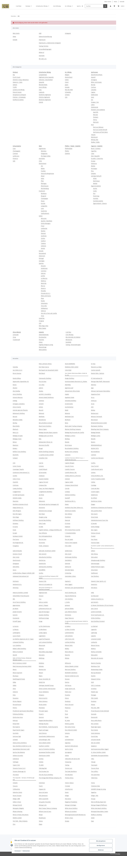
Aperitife (95, 112)
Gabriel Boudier (17, 551)
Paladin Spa (94, 692)
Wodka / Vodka (95, 142)
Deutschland (68, 77)
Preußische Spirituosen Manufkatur (23, 711)
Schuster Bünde (95, 739)
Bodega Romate (95, 432)
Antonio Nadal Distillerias (46, 397)
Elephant (67, 526)
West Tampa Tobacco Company (48, 808)
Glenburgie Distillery (71, 557)
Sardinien (44, 236)
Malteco (93, 648)
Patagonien (44, 153)
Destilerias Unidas (96, 501)
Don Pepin (42, 514)
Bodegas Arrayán (18, 435)
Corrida (67, 488)
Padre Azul (68, 692)
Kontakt (122, 1)
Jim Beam (15, 608)
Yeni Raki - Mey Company (20, 821)
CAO (14, 463)
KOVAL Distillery (95, 618)
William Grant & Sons (45, 811)
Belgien (67, 75)
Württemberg (45, 188)
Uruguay (41, 321)
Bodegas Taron (17, 439)
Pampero (41, 695)
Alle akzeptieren (101, 841)
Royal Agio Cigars (96, 727)
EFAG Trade (42, 523)
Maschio (67, 655)
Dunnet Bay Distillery (45, 520)
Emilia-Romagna (45, 223)
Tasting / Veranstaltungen (73, 344)
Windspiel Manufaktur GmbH (99, 811)
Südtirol (43, 241)
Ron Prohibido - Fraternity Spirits (48, 727)
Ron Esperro (16, 727)
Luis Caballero (17, 645)
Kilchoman (68, 615)
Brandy (93, 84)
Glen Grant (68, 554)
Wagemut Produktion (71, 802)
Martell (15, 655)
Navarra (43, 288)
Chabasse (41, 475)
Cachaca (93, 87)
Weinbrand (94, 137)
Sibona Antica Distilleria (20, 743)
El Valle (41, 526)
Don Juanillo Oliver (96, 511)
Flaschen (41, 339)
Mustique (15, 676)
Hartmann (16, 581)
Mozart (41, 672)
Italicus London (43, 602)
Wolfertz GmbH (17, 818)
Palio (14, 695)
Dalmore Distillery (70, 495)
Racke (66, 717)
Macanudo (42, 645)
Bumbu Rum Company (71, 451)
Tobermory (94, 778)
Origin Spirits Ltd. (70, 688)
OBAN (14, 685)
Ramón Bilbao (17, 378)
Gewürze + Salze (17, 82)
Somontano (44, 303)
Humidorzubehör (98, 201)
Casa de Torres (69, 466)
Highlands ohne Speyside (46, 77)
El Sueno (15, 526)
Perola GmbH (42, 704)
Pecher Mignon (17, 701)
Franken (43, 171)
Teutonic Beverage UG (19, 771)
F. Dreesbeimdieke (70, 533)
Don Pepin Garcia (44, 367)
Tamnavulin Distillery (45, 378)
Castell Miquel (43, 469)
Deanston (15, 501)
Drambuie (68, 517)
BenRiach (67, 420)
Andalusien (44, 268)
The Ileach (16, 774)
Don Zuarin (94, 514)
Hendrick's (94, 584)
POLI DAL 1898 (95, 708)
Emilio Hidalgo (95, 526)
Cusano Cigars (95, 491)
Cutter (95, 191)
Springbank (68, 752)
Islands (41, 102)
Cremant (15, 153)
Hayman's (68, 581)
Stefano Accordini (18, 755)
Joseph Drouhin (17, 612)
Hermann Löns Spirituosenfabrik (74, 587)
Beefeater (41, 416)
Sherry (95, 119)
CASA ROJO (68, 370)
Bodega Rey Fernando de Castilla (74, 432)
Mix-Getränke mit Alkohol (73, 337)
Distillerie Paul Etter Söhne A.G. (74, 507)
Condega (93, 485)
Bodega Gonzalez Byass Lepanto (48, 432)
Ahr (42, 166)
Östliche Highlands (44, 97)
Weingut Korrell (17, 805)
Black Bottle (16, 426)
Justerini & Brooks (96, 612)
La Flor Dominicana (44, 626)
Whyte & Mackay (17, 811)
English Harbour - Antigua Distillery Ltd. (50, 530)
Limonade (15, 334)
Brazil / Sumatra (95, 148)
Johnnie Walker (69, 608)
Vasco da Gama (43, 792)
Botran (15, 442)
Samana (67, 733)
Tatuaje (93, 762)
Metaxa (67, 658)
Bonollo (93, 439)
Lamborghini (16, 632)
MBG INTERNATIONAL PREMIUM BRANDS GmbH (22, 659)
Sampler (93, 173)
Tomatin (15, 783)
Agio (92, 388)
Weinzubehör (43, 349)
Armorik (41, 404)
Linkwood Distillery (18, 642)
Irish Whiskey (69, 334)
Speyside (41, 82)
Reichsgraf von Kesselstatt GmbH (48, 370)
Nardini (93, 676)
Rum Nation (94, 730)
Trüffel (15, 87)
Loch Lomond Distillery (45, 642)
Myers (40, 676)
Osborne (15, 692)
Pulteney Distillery (18, 714)
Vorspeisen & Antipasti (19, 94)
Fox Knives (42, 542)
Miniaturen (69, 339)
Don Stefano (68, 514)
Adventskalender (44, 334)
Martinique (96, 181)
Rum (92, 124)
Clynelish (15, 482)
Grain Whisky (42, 87)
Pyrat (66, 714)
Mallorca (43, 281)
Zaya (92, 821)
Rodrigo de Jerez (43, 723)
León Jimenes (69, 636)
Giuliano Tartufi (17, 554)
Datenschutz (26, 850)
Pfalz (42, 181)
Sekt (14, 161)
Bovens (93, 442)
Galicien (43, 273)
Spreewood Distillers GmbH (47, 752)
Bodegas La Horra (70, 435)
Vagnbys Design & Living (46, 344)
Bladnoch (15, 429)
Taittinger (15, 762)
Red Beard (42, 373)
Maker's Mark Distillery (19, 648)
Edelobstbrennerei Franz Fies (99, 520)
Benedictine (42, 420)
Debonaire (42, 501)
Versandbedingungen (45, 49)
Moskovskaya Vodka (96, 669)
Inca (40, 599)
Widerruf (41, 52)
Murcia (43, 286)
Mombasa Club (95, 666)
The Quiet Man (95, 774)
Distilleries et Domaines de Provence (101, 507)
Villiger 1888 (16, 799)
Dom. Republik (95, 156)
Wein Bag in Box (43, 326)
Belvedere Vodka (17, 420)
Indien (67, 80)
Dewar (67, 504)
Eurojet (15, 533)
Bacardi (41, 410)
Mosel (42, 176)
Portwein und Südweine (98, 109)
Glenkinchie (42, 563)
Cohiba (93, 482)
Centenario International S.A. (21, 472)
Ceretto (15, 475)
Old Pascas (68, 685)
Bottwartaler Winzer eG (45, 442)
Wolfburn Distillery (96, 814)
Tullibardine (16, 789)
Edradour (15, 523)
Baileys (93, 410)
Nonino (67, 682)
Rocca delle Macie (96, 720)
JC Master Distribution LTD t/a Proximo (102, 605)
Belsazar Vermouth (96, 416)
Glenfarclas (42, 560)
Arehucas (94, 400)
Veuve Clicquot (17, 795)
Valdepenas (44, 308)
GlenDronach (16, 560)
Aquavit (93, 77)
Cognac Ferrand (43, 482)
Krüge (40, 621)
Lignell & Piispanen (44, 639)
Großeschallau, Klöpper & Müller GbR (23, 573)
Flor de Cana (42, 539)
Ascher (95, 188)
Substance (16, 758)
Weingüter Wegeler (18, 808)
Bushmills (15, 455)
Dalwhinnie (94, 495)
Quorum (41, 717)
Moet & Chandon (96, 663)
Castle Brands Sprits (97, 469)
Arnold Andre (69, 404)
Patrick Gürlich (43, 698)
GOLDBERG (42, 570)
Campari (15, 458)
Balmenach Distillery (19, 413)
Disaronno (42, 507)
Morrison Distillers (70, 669)
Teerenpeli (94, 765)
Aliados (41, 391)
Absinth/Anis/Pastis (96, 75)
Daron (40, 498)
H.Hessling (68, 573)
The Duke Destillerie (71, 771)
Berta (66, 423)
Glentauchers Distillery (45, 566)
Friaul (42, 226)
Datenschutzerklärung (45, 36)
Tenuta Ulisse (95, 768)
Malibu (67, 648)
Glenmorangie (95, 563)
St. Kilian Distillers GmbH (98, 752)
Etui (94, 193)
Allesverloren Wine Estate (72, 391)
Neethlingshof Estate (19, 679)
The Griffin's (94, 771)
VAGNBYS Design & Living (98, 789)
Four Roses (94, 539)
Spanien (41, 263)
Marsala (95, 114)
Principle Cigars (43, 711)
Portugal (41, 258)
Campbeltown (43, 75)
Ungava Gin (42, 789)
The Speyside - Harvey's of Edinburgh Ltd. (23, 778)
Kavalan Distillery (44, 615)
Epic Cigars (94, 530)
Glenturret (68, 566)
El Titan (93, 364)
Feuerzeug (96, 196)
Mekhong (41, 658)
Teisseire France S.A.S (19, 768)
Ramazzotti (94, 717)
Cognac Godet (69, 482)
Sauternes (44, 211)
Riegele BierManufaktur (46, 720)
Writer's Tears (69, 818)
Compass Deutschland (71, 485)
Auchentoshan (69, 407)
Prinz (66, 711)
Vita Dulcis (68, 799)
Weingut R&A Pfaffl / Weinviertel (100, 381)
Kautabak (68, 342)
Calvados (93, 89)
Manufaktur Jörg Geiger (45, 652)
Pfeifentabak (68, 148)
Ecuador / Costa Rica (97, 158)
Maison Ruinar (95, 645)
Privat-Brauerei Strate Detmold (100, 711)
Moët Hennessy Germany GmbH (22, 666)
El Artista (67, 523)
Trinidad (67, 786)
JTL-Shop (118, 854)
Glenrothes (16, 566)
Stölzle (67, 755)
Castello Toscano (70, 469)
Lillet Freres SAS (69, 639)
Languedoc (44, 206)
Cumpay (67, 491)
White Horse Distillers (71, 808)
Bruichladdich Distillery (72, 448)
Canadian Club (43, 458)
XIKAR (92, 818)
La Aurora (15, 626)
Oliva (14, 688)
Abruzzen (43, 218)
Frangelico (16, 546)
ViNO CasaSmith (43, 799)
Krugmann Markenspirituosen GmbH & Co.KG (76, 622)
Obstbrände (94, 107)
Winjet (41, 814)
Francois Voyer (95, 542)
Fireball (93, 536)
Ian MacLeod (94, 596)
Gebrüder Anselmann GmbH (47, 551)
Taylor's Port (16, 765)
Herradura (94, 587)
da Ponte (41, 495)
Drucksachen (42, 337)
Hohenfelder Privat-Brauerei (21, 596)
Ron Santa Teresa (70, 727)
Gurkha (41, 573)
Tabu (92, 758)
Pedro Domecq (43, 701)
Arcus (92, 397)
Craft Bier (68, 332)
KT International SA (96, 378)
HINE (92, 592)
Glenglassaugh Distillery (98, 560)
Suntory (41, 758)
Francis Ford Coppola (71, 542)
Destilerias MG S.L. (70, 501)
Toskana (43, 243)
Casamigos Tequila (18, 469)
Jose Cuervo (94, 608)
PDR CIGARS (94, 698)
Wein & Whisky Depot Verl (98, 802)
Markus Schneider (96, 652)
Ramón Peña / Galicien (97, 373)
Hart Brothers (95, 576)
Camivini (93, 455)
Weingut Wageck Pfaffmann (99, 805)
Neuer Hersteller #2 (44, 679)
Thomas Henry (69, 778)
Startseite (41, 55)
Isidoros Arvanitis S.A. (97, 599)
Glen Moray (94, 554)
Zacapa (67, 821)
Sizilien (43, 238)
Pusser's (41, 714)
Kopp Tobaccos (69, 618)
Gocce (14, 570)
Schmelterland (69, 739)
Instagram (68, 33)
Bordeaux (43, 193)
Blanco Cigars (43, 429)
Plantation (42, 708)
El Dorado (94, 523)
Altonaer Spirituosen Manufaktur (100, 391)
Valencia (43, 311)
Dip (14, 75)
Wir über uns (42, 59)
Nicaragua (94, 168)
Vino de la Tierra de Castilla (49, 313)
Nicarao (67, 679)
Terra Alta (44, 306)
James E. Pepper (43, 605)
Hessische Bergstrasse (47, 173)
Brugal (41, 448)
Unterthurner (69, 789)
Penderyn (67, 701)
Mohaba (41, 666)
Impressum (18, 850)
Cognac (93, 92)
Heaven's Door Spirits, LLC (98, 581)
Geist (92, 97)
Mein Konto (107, 1)
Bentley (15, 423)
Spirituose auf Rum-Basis (100, 132)
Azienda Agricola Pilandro (20, 410)
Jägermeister (16, 605)
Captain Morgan (69, 463)
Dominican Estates (70, 511)
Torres (93, 783)
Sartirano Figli (17, 736)
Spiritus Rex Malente (19, 752)
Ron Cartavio (94, 723)
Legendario (42, 636)
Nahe (42, 178)
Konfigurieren (101, 845)
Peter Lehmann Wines (45, 364)
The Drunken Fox (44, 771)
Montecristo (42, 669)
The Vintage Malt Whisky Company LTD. (50, 778)
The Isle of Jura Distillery (46, 774)
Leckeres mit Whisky (18, 89)
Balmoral (41, 413)
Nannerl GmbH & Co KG (72, 676)
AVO (92, 407)
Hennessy (15, 587)
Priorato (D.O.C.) (45, 293)
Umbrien (43, 246)
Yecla (42, 316)
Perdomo (93, 701)
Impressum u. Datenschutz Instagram (50, 43)
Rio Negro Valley (45, 156)
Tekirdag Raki (43, 768)
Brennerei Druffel (44, 445)
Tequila (93, 134)
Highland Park (43, 592)
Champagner (16, 151)
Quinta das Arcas (18, 717)
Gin (92, 99)
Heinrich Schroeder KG (45, 584)
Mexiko (93, 166)
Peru (92, 171)
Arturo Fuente (17, 407)
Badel (66, 410)
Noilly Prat (42, 682)
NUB (92, 682)
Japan (66, 84)
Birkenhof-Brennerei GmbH (99, 423)
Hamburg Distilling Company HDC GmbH (48, 577)
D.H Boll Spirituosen (18, 495)
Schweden (68, 92)
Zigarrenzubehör (96, 186)
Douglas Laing (43, 517)
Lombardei (44, 228)
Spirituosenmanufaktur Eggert (100, 749)
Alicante (43, 266)
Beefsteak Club (69, 416)
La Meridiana (42, 629)
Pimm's (15, 708)
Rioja (42, 298)
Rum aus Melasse (98, 127)
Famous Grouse (95, 533)
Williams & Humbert (71, 811)
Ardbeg (15, 400)
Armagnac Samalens (19, 404)
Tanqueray (68, 762)
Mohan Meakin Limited (71, 666)
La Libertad (94, 626)
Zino (14, 824)
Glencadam (94, 557)
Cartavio (41, 466)
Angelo (67, 394)
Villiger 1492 (94, 795)
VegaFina (93, 792)
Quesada (93, 714)
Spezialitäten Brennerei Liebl (21, 749)
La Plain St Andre (70, 629)
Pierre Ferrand (69, 704)
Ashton (41, 407)
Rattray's (15, 720)
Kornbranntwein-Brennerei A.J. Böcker (76, 381)
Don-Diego (16, 517)
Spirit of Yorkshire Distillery (47, 749)
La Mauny (15, 629)
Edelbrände (94, 94)
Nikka (14, 682)
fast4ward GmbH (18, 536)
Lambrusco (16, 156)
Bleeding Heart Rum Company (100, 429)
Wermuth (96, 122)
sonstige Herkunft (96, 176)
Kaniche (15, 615)
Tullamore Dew (95, 786)
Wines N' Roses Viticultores (20, 814)
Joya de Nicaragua (44, 612)
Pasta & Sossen (17, 92)
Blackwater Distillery (97, 426)
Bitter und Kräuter (96, 82)
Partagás (93, 695)
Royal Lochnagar (43, 730)
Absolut (15, 388)
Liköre (93, 104)
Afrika (95, 178)
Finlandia (67, 536)
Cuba (92, 153)
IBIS (14, 599)
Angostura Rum (95, 394)
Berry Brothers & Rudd (45, 423)
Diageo (93, 504)
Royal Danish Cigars (18, 730)
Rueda (43, 301)
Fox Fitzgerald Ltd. (18, 542)
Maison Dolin (69, 645)
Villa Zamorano (43, 795)
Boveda (67, 442)
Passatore (15, 698)
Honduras (94, 163)
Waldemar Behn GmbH (71, 367)
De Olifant (94, 498)
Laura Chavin (16, 636)
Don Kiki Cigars (17, 514)
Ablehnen (101, 850)
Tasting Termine (43, 46)
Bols (40, 439)
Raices (15, 384)
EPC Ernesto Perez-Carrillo (72, 530)
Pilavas (93, 704)
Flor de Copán (69, 539)
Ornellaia (93, 688)
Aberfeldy (68, 384)
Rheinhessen (44, 186)
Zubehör (67, 153)
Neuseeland (42, 253)
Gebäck (15, 84)
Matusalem (94, 655)
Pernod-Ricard (17, 704)
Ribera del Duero (46, 296)
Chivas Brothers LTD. (97, 475)
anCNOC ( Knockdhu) (45, 394)
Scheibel (15, 739)
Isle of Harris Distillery (19, 602)
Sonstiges (41, 261)
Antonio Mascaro (18, 397)
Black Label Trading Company (73, 426)
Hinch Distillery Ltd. (70, 592)
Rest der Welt (69, 89)
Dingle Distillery (69, 378)
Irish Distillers (69, 599)
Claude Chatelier (44, 479)
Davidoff (67, 498)
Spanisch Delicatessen (71, 746)
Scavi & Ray (94, 736)
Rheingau (43, 183)
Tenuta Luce (68, 768)
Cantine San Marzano (97, 458)
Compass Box (43, 485)
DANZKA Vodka (17, 498)
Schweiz (67, 94)
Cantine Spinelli (95, 370)
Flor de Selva (42, 381)
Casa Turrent (95, 466)
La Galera (67, 626)
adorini (41, 388)
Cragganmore (17, 491)
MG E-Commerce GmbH (19, 663)
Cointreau (15, 485)
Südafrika (41, 318)
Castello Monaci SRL (71, 472)
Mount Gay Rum (17, 672)
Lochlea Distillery (70, 642)
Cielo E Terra (16, 479)
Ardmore (41, 400)
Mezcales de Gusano (97, 658)
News (115, 1)
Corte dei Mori (95, 488)
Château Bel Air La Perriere (73, 475)
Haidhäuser (94, 573)
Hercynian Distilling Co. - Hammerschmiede (46, 588)
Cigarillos (93, 151)
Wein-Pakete (42, 328)
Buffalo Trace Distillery (19, 451)
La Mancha (44, 278)
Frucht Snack (16, 77)
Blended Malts (43, 84)
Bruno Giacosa (17, 373)
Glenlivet (67, 563)
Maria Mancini (69, 652)
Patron (67, 698)
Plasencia (67, 708)
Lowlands (41, 92)
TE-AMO (41, 765)
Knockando (16, 618)
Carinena (43, 271)
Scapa (66, 736)
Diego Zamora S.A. (18, 507)
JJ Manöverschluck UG (45, 608)
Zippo (40, 824)
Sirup (14, 337)
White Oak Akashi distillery (99, 808)
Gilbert (93, 551)
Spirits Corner (69, 749)
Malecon (41, 648)
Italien (41, 216)
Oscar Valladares (44, 692)
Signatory (67, 743)
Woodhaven (42, 818)
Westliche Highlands (45, 99)
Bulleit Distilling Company (46, 451)
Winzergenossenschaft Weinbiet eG (75, 814)
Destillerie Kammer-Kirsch (20, 504)
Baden (43, 168)
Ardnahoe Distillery (70, 400)
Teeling (67, 765)
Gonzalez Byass (69, 570)
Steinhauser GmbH (44, 755)
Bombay (67, 439)
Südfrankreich (45, 213)
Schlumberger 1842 (44, 739)
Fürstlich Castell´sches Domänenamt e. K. (102, 546)
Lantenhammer (69, 632)
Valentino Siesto (17, 792)
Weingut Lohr (43, 805)
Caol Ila (41, 463)
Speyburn (94, 746)
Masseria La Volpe (96, 367)
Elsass (42, 201)
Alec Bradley (16, 391)
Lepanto (93, 636)
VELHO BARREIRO (70, 364)
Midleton (41, 663)
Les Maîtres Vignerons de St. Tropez (23, 639)
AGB (40, 33)
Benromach (94, 420)
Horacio (41, 596)
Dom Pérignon (17, 511)
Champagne (44, 198)
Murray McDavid (96, 672)
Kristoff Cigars (17, 621)
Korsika (43, 203)
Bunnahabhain (95, 451)
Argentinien (42, 148)
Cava (14, 148)
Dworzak (67, 520)
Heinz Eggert (68, 584)
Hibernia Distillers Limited (20, 592)
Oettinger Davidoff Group (46, 685)
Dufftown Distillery (18, 520)
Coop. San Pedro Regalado (46, 488)
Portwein (95, 117)
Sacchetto (15, 733)
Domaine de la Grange (45, 511)
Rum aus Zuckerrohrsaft (100, 129)
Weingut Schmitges (70, 805)
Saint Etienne (43, 733)
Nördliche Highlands (45, 94)
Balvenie (67, 413)
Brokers (15, 448)
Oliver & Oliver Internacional (47, 688)
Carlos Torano (17, 466)
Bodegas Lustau (95, 435)
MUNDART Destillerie (71, 672)
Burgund (43, 196)
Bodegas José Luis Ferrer (46, 435)
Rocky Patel (16, 723)
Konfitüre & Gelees (18, 99)
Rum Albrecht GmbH (71, 730)
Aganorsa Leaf (69, 388)
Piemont (43, 233)
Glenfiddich (68, 560)
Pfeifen (67, 151)
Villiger (67, 795)
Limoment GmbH (96, 639)
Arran (92, 404)
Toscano (15, 786)
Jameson (67, 605)
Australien (42, 158)
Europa (93, 161)
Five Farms (16, 539)
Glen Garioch (42, 554)
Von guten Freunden (45, 802)
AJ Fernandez (42, 472)
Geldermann (68, 551)
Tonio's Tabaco (69, 783)
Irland (66, 82)
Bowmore (15, 445)
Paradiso (67, 695)
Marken (43, 231)
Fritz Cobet (68, 546)
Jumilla (43, 276)
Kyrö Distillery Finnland (98, 621)
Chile (40, 161)
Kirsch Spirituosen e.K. (97, 615)
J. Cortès (67, 602)
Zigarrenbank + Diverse (100, 203)
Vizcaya (93, 799)
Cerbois (93, 472)
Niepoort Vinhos (95, 679)
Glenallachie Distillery (45, 557)
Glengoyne (16, 563)
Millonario (68, 663)
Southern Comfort (44, 746)
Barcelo (15, 416)
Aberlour (93, 384)
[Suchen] (105, 6)
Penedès (43, 291)
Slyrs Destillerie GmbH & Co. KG (22, 746)
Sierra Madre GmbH (44, 743)
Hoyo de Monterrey (70, 596)
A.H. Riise (41, 384)
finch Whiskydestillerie (45, 536)
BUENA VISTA (95, 448)
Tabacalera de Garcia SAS (72, 758)
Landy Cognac (43, 632)
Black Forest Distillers (45, 426)
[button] (110, 6)
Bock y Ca (15, 432)
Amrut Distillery (17, 394)
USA (66, 97)
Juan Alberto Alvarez (71, 612)
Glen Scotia (16, 557)
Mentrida (43, 283)
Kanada (67, 87)
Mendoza (43, 151)
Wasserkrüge (42, 347)
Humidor (95, 198)
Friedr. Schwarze (44, 546)
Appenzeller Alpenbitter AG (21, 381)
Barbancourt (94, 413)
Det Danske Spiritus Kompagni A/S (49, 504)
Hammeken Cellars (70, 576)
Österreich (42, 256)
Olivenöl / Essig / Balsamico (21, 80)
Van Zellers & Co (17, 370)
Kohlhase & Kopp (44, 618)
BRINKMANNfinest (96, 445)
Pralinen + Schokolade (19, 97)
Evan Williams (43, 533)
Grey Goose (94, 570)
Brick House (68, 445)
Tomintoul (42, 783)
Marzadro (41, 655)
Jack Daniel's (94, 602)
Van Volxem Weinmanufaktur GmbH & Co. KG (76, 374)
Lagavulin (94, 629)
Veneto (43, 248)
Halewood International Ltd (21, 576)
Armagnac (94, 80)
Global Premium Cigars (97, 566)
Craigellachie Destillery (45, 491)
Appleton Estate (69, 397)
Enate (14, 530)
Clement (67, 479)
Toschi (41, 786)
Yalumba (15, 367)
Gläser (41, 342)
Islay (40, 89)
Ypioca (41, 821)
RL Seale (67, 720)
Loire (42, 208)
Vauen (67, 792)
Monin (15, 669)
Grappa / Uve (95, 102)
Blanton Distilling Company (73, 429)
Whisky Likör (94, 139)
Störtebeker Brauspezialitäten (99, 755)
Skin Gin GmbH (95, 743)
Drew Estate (94, 517)
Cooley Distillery (17, 488)
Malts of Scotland (18, 652)
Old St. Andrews (95, 685)
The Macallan (69, 774)
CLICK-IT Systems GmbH (98, 479)
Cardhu (93, 463)
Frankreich (42, 191)
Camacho (67, 455)
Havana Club (42, 581)
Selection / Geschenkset (46, 80)
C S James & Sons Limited (46, 455)
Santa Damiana (95, 733)
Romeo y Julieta (69, 723)
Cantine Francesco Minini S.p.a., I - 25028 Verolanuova (75, 459)
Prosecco (15, 158)
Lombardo (94, 642)
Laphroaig (94, 632)
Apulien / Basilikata (46, 221)
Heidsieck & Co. (17, 584)
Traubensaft (16, 339)
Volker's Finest (17, 802)
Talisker (41, 762)
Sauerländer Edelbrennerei (47, 736)
